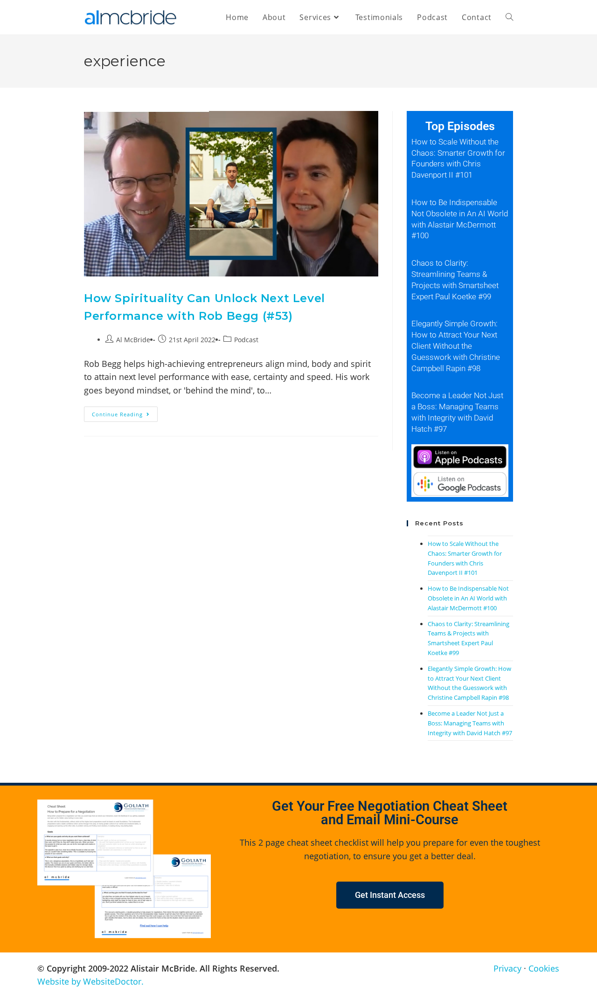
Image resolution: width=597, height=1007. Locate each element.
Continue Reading (125, 412)
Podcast (246, 339)
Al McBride (133, 339)
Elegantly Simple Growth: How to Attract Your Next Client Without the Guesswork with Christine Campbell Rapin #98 (455, 345)
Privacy (507, 968)
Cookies (543, 968)
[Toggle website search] (509, 17)
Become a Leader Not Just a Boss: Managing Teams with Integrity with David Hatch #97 (470, 723)
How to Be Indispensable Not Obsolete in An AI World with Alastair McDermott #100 (468, 598)
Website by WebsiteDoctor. (90, 981)
